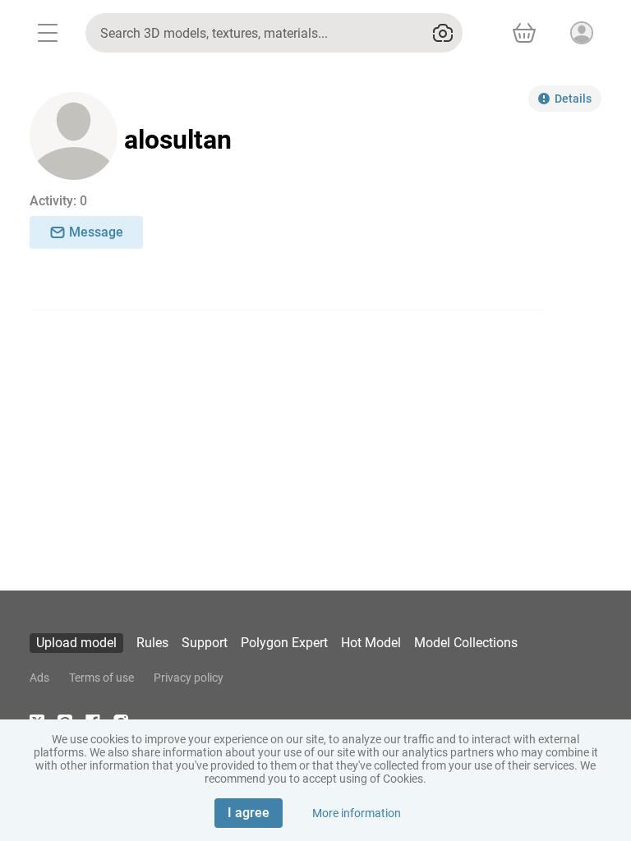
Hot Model (371, 642)
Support (205, 642)
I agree (248, 812)
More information (356, 813)
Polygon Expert (284, 642)
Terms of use (101, 677)
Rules (152, 642)
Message (96, 232)
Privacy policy (188, 677)
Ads (39, 677)
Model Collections (466, 642)
